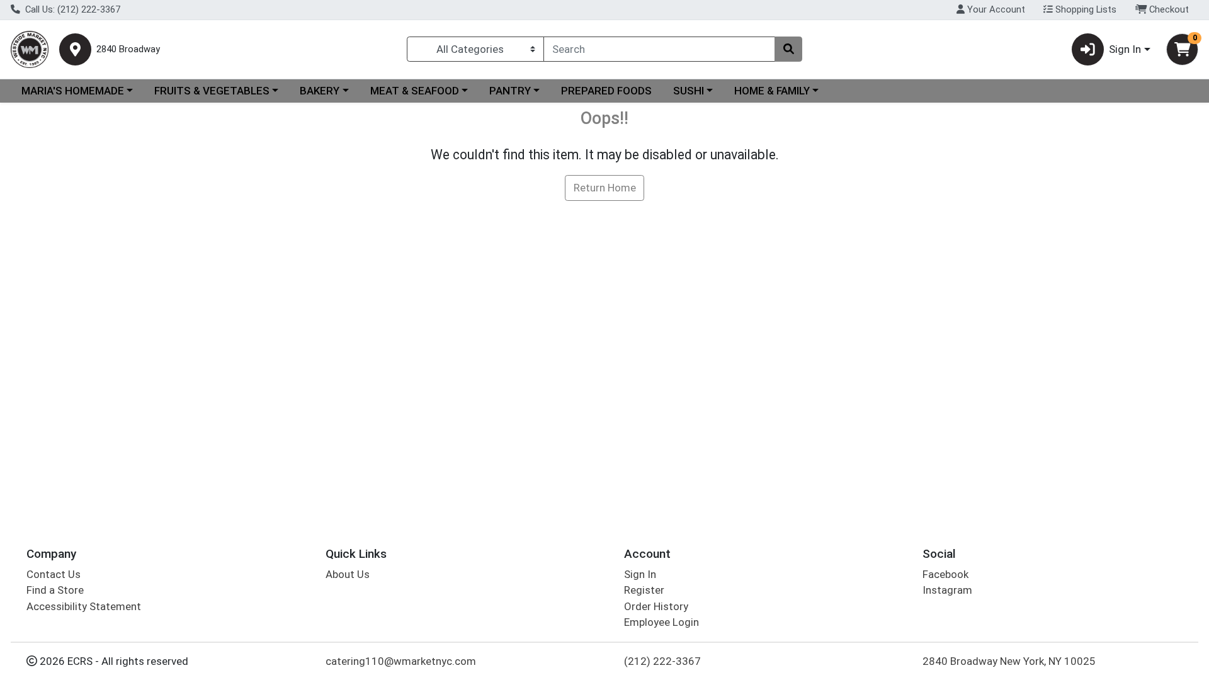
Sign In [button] (1125, 49)
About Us (348, 574)
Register (644, 590)
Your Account (995, 9)
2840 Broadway (128, 49)
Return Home (605, 187)
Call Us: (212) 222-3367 (71, 9)
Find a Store (55, 590)
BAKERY (319, 90)
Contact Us (53, 574)
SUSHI (688, 90)
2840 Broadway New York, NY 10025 (1009, 661)
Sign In (640, 574)
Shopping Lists (1084, 9)
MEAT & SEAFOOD (414, 90)
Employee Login (661, 622)
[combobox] (659, 49)
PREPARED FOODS (606, 90)
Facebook (945, 574)
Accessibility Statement (83, 606)
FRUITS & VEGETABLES (212, 90)
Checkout (1168, 9)
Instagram (947, 590)
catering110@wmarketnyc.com (401, 661)
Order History (656, 606)
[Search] (788, 49)
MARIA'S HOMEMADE (72, 90)
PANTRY (510, 90)
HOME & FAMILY (772, 90)
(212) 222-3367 (662, 661)
